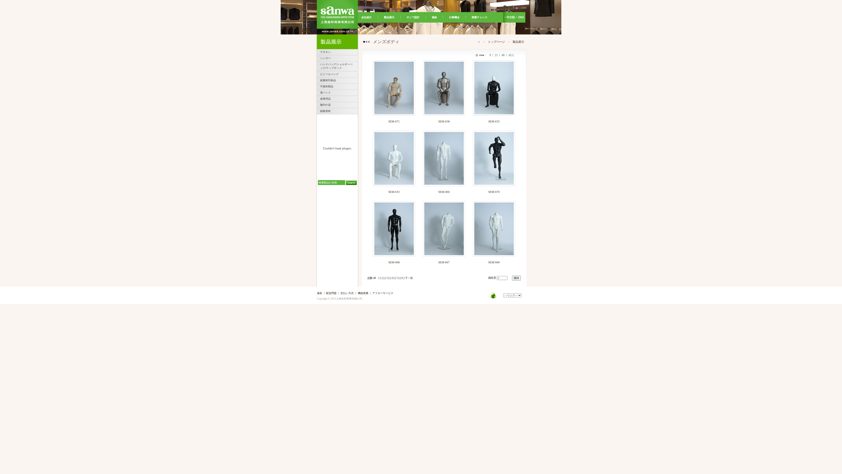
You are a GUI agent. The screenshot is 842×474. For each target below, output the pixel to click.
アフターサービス (382, 293)
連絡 (434, 17)
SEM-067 (444, 262)
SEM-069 (494, 262)
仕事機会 (454, 17)
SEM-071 (394, 121)
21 (496, 55)
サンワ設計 (413, 17)
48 (503, 55)
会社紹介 (368, 17)
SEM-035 (494, 121)
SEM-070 (494, 192)
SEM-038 (444, 121)
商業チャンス (478, 17)
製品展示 (389, 17)
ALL (511, 55)
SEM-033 (394, 192)
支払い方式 (347, 293)
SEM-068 (394, 262)
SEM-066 (444, 192)
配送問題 (331, 293)
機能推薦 (363, 293)
